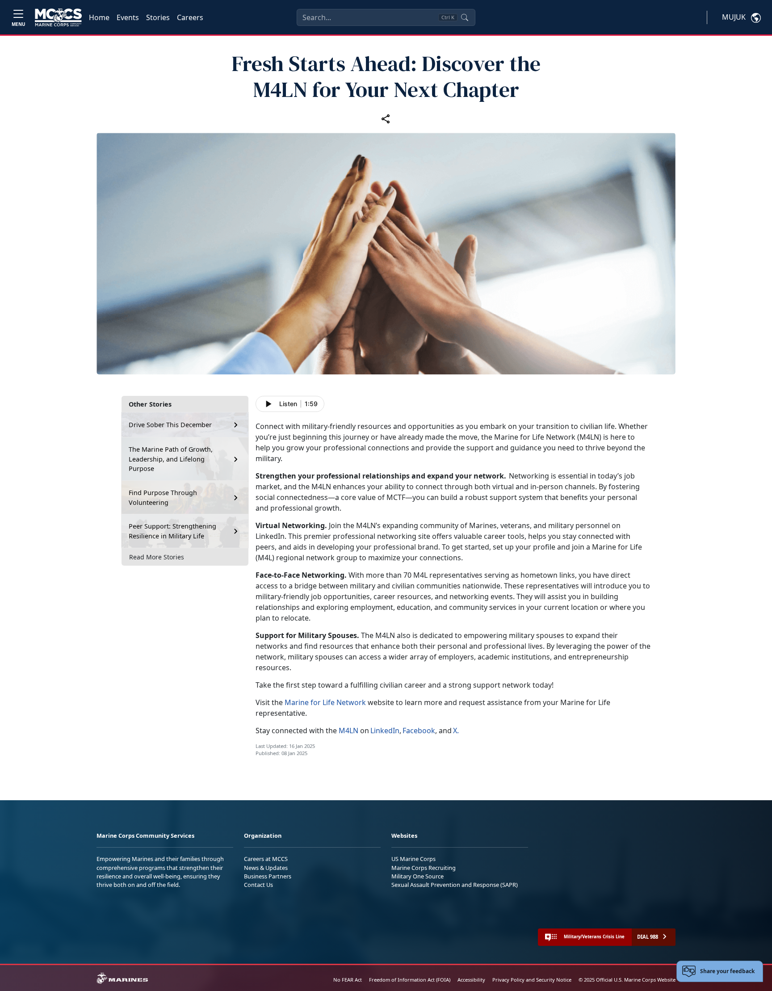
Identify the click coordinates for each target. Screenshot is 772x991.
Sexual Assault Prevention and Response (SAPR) (454, 885)
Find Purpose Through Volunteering (163, 497)
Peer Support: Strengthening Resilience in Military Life (172, 531)
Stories (158, 17)
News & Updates (266, 868)
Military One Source (417, 876)
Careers (190, 17)
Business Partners (267, 876)
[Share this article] (386, 118)
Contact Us (258, 885)
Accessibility (471, 979)
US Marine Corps (413, 859)
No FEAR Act (347, 979)
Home (99, 17)
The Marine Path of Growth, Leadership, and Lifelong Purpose (171, 459)
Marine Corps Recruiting (423, 868)
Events (128, 17)
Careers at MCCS (266, 859)
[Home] (58, 17)
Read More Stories (156, 557)
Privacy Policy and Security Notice (531, 979)
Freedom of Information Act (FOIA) (409, 979)
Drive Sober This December (170, 424)
